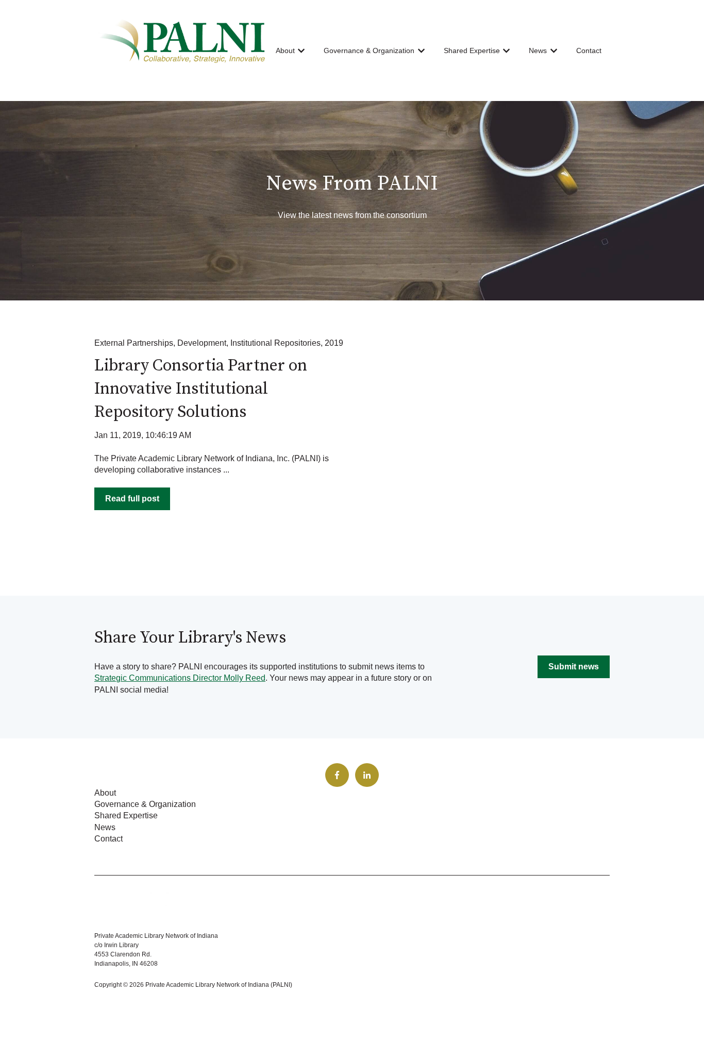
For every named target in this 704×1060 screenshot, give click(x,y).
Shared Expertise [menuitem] (126, 815)
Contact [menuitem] (108, 838)
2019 (334, 343)
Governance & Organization (369, 50)
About (285, 50)
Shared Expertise (472, 50)
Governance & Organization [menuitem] (145, 804)
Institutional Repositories (275, 343)
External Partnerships (133, 343)
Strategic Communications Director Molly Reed (179, 678)
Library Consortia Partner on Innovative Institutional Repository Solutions (200, 389)
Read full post (132, 498)
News (538, 50)
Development (201, 343)
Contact (588, 50)
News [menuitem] (104, 827)
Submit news (573, 666)
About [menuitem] (105, 792)
